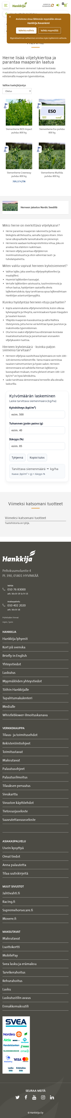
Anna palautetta (14, 865)
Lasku (6, 989)
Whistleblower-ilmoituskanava (25, 715)
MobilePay (10, 955)
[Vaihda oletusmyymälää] (52, 5)
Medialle (8, 706)
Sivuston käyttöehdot (18, 802)
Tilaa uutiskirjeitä (15, 873)
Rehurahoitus (12, 980)
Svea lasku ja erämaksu (19, 963)
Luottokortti (11, 947)
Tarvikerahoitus (13, 972)
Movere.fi (9, 918)
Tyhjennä (17, 457)
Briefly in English (14, 655)
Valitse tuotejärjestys (14, 85)
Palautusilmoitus (15, 777)
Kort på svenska (13, 647)
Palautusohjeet (13, 768)
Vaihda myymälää (49, 30)
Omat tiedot (11, 856)
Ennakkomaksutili (15, 1006)
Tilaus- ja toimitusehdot (19, 734)
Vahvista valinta (26, 30)
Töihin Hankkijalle (15, 689)
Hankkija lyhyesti (15, 638)
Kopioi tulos (37, 457)
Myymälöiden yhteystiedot (22, 681)
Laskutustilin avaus (16, 997)
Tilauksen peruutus (16, 785)
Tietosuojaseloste (15, 811)
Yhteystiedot (11, 664)
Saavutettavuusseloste (19, 819)
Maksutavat (11, 760)
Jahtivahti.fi (11, 893)
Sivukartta (10, 794)
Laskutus (9, 672)
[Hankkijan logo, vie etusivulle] (21, 5)
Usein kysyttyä (13, 848)
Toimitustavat (12, 751)
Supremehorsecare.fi (17, 910)
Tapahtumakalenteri (17, 698)
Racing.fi (8, 901)
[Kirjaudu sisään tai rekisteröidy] (57, 5)
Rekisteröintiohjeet (16, 743)
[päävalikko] (5, 5)
